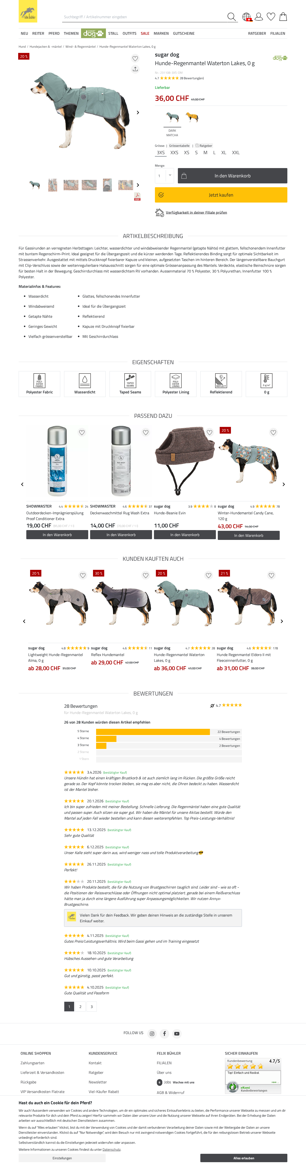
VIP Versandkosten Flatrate (43, 1091)
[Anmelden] (259, 16)
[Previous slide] (22, 112)
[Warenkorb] (283, 16)
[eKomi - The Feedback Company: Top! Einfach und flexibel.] (253, 1075)
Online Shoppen (36, 1053)
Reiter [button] (38, 33)
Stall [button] (113, 33)
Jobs (176, 1082)
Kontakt (95, 1063)
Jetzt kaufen (221, 194)
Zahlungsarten (32, 1063)
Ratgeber (206, 145)
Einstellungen (62, 1157)
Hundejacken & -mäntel (46, 46)
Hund (22, 46)
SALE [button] (145, 33)
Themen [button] (71, 33)
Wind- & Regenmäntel (81, 46)
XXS (174, 152)
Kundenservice (103, 1053)
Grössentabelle (179, 145)
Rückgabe (28, 1082)
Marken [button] (161, 33)
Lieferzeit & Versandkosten (42, 1072)
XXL (236, 152)
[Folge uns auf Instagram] (152, 1034)
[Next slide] (138, 112)
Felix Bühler (169, 1053)
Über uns (164, 1072)
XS (186, 152)
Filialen (277, 33)
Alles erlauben (244, 1157)
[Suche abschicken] (232, 16)
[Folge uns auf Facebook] (164, 1034)
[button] (93, 33)
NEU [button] (24, 33)
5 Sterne (83, 731)
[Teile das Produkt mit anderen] (135, 69)
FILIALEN (164, 1063)
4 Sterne (83, 738)
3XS (161, 152)
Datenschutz (111, 1149)
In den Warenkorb (57, 535)
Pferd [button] (54, 33)
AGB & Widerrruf (170, 1092)
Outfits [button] (130, 33)
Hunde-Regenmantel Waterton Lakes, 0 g (127, 46)
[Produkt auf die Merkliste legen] (135, 58)
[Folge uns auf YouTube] (177, 1034)
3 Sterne (83, 745)
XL (223, 152)
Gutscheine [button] (184, 33)
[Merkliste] (271, 16)
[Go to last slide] (22, 484)
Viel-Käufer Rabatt (104, 1091)
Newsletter (98, 1082)
